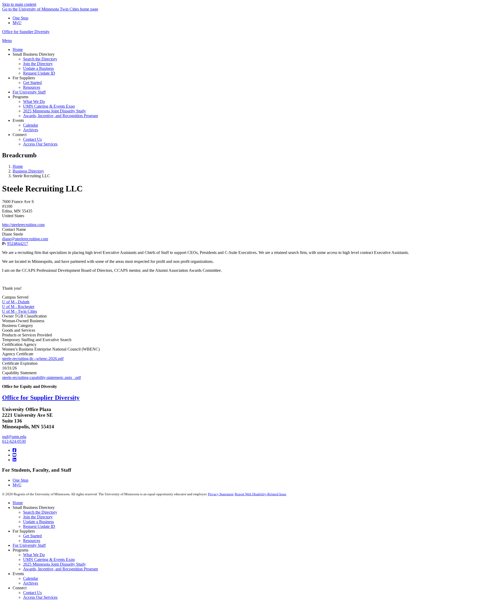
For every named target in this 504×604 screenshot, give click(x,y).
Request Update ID (39, 526)
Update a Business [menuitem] (38, 68)
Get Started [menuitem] (32, 82)
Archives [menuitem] (30, 130)
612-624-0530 (14, 441)
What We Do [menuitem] (34, 101)
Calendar (30, 578)
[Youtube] (14, 455)
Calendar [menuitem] (30, 125)
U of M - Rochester (18, 306)
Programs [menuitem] (20, 97)
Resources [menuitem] (31, 87)
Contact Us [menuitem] (32, 139)
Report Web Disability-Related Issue (260, 494)
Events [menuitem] (18, 120)
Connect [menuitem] (20, 134)
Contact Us (32, 592)
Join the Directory (38, 517)
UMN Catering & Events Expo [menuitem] (49, 106)
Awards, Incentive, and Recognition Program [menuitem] (60, 115)
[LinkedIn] (14, 459)
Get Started (32, 536)
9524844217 (17, 243)
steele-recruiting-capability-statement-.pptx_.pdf (41, 377)
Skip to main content (19, 4)
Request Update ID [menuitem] (39, 73)
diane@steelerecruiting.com (25, 239)
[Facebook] (14, 450)
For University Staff (29, 545)
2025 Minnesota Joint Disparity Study (54, 564)
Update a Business (38, 521)
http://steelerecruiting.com (23, 224)
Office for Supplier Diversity (26, 31)
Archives (30, 583)
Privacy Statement (221, 494)
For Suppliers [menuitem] (24, 78)
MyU (17, 22)
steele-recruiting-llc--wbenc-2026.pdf (33, 358)
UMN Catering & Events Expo (49, 559)
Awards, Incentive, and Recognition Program (60, 569)
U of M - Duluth (15, 302)
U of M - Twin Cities (19, 311)
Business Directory (28, 171)
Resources (31, 540)
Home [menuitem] (18, 49)
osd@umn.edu (14, 436)
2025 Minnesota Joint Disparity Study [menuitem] (54, 111)
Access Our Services (40, 597)
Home (18, 166)
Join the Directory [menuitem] (38, 63)
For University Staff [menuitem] (29, 92)
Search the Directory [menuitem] (40, 59)
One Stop (20, 18)
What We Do (34, 555)
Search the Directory (40, 512)
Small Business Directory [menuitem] (34, 54)
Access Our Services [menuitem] (40, 144)
